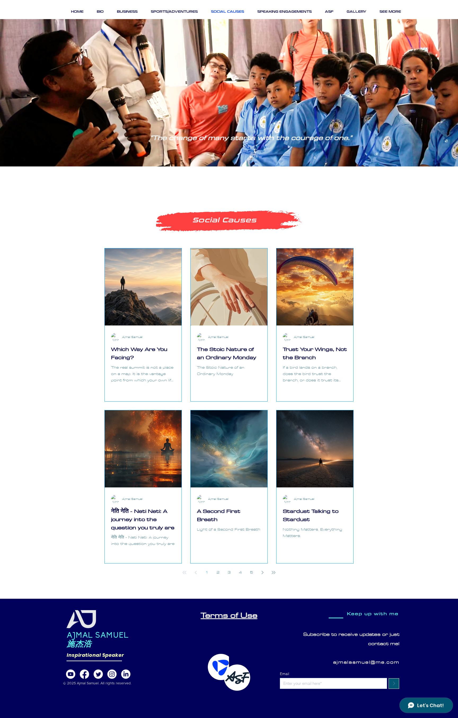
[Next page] (262, 572)
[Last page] (273, 572)
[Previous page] (195, 572)
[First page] (184, 572)
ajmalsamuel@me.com (366, 662)
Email (284, 674)
